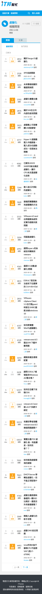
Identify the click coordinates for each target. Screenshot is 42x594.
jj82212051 (28, 79)
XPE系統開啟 (29, 73)
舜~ (37, 208)
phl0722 (27, 134)
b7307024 (27, 489)
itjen (25, 454)
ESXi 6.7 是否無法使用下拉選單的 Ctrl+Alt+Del (31, 283)
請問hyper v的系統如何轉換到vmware (31, 251)
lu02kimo (27, 292)
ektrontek (27, 539)
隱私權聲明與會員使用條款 (13, 589)
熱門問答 (24, 46)
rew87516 (27, 334)
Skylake (26, 560)
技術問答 (14, 13)
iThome (21, 584)
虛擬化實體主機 (30, 99)
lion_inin (26, 119)
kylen (26, 196)
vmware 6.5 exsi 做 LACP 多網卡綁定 (30, 407)
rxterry (26, 469)
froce (26, 384)
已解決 (8, 53)
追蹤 (37, 24)
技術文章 (5, 13)
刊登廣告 (12, 587)
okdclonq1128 (29, 67)
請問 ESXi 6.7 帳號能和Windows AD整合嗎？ (31, 375)
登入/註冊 (36, 13)
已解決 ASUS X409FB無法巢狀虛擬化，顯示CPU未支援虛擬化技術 (31, 169)
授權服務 (20, 587)
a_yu (25, 525)
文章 (21, 40)
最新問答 (9, 46)
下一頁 (25, 567)
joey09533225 (29, 366)
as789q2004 (28, 93)
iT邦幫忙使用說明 (32, 589)
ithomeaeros (28, 275)
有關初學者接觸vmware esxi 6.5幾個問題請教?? (30, 424)
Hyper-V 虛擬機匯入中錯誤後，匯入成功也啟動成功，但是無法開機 (30, 145)
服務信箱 (29, 587)
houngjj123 (28, 398)
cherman (27, 260)
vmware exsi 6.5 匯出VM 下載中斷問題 (30, 342)
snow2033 (27, 105)
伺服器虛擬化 (29, 237)
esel (25, 510)
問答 (8, 40)
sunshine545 (28, 157)
